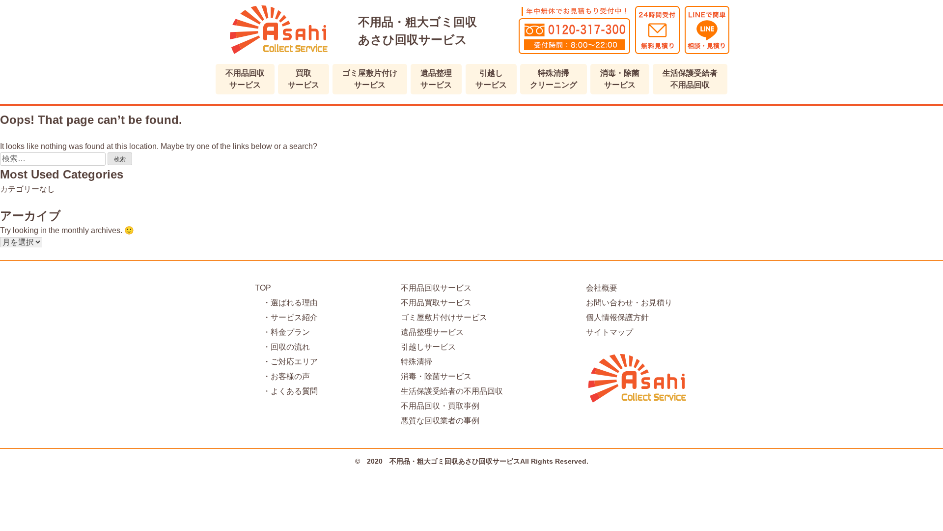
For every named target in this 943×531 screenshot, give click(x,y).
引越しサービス (491, 79)
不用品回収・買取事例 (440, 406)
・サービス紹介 (286, 317)
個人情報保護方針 (617, 317)
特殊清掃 (416, 361)
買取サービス (303, 79)
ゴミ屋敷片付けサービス (369, 79)
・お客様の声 (282, 376)
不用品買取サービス (436, 302)
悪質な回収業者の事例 (440, 420)
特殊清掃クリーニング (553, 79)
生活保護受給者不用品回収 (690, 79)
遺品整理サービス (436, 79)
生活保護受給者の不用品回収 (452, 391)
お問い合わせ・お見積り (629, 302)
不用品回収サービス (245, 79)
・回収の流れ (282, 347)
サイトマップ (609, 332)
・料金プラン (282, 332)
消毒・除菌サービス (619, 79)
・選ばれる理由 (286, 302)
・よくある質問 (286, 391)
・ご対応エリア (286, 361)
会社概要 (601, 288)
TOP (263, 288)
